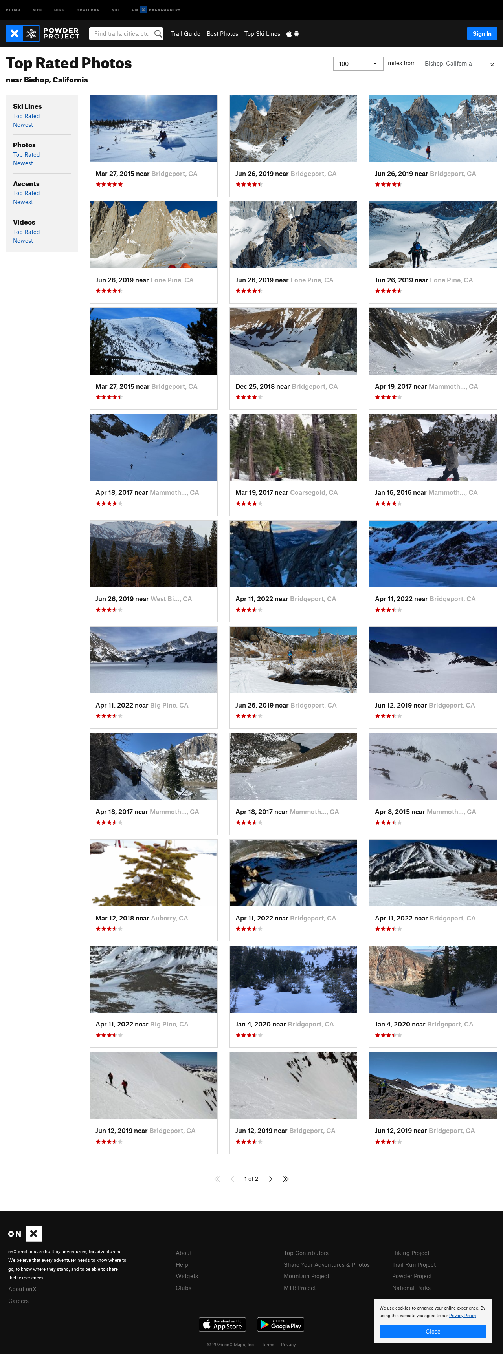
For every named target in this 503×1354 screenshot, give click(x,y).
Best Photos (222, 33)
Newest (23, 124)
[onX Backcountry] (156, 10)
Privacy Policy (462, 1315)
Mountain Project (306, 1275)
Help (182, 1264)
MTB (37, 9)
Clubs (183, 1287)
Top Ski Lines (262, 33)
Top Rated (26, 115)
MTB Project (300, 1287)
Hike (59, 9)
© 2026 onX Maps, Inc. (231, 1344)
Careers (18, 1300)
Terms (268, 1344)
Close (433, 1331)
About (184, 1252)
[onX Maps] (25, 1239)
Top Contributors (306, 1252)
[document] (433, 1321)
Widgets (187, 1275)
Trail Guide (185, 33)
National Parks (411, 1287)
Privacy (288, 1344)
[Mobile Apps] (292, 33)
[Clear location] (492, 63)
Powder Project (412, 1275)
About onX (22, 1288)
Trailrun (88, 9)
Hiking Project (411, 1252)
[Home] (46, 33)
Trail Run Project (414, 1264)
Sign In (482, 33)
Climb (13, 9)
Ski (116, 9)
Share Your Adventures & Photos (327, 1264)
